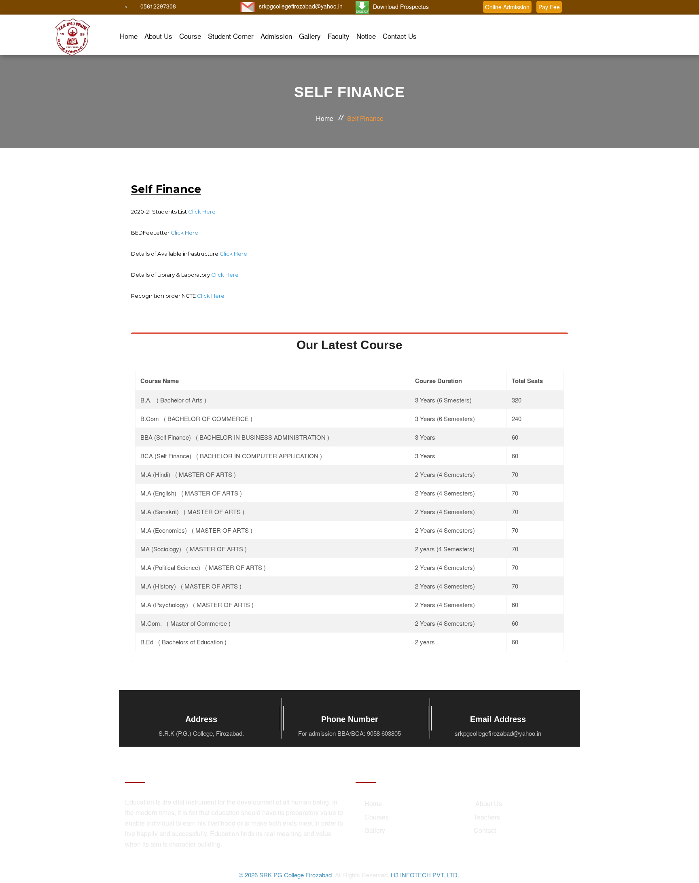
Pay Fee (549, 7)
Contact (485, 830)
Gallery (310, 36)
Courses (376, 817)
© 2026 (249, 874)
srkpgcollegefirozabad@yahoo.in (301, 6)
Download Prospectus (401, 6)
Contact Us (400, 36)
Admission (276, 36)
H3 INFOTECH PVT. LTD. (425, 874)
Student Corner (231, 36)
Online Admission (507, 7)
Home (129, 36)
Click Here (184, 232)
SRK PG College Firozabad (295, 874)
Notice (366, 36)
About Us (158, 36)
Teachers (487, 817)
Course (190, 36)
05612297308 (158, 6)
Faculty (339, 36)
